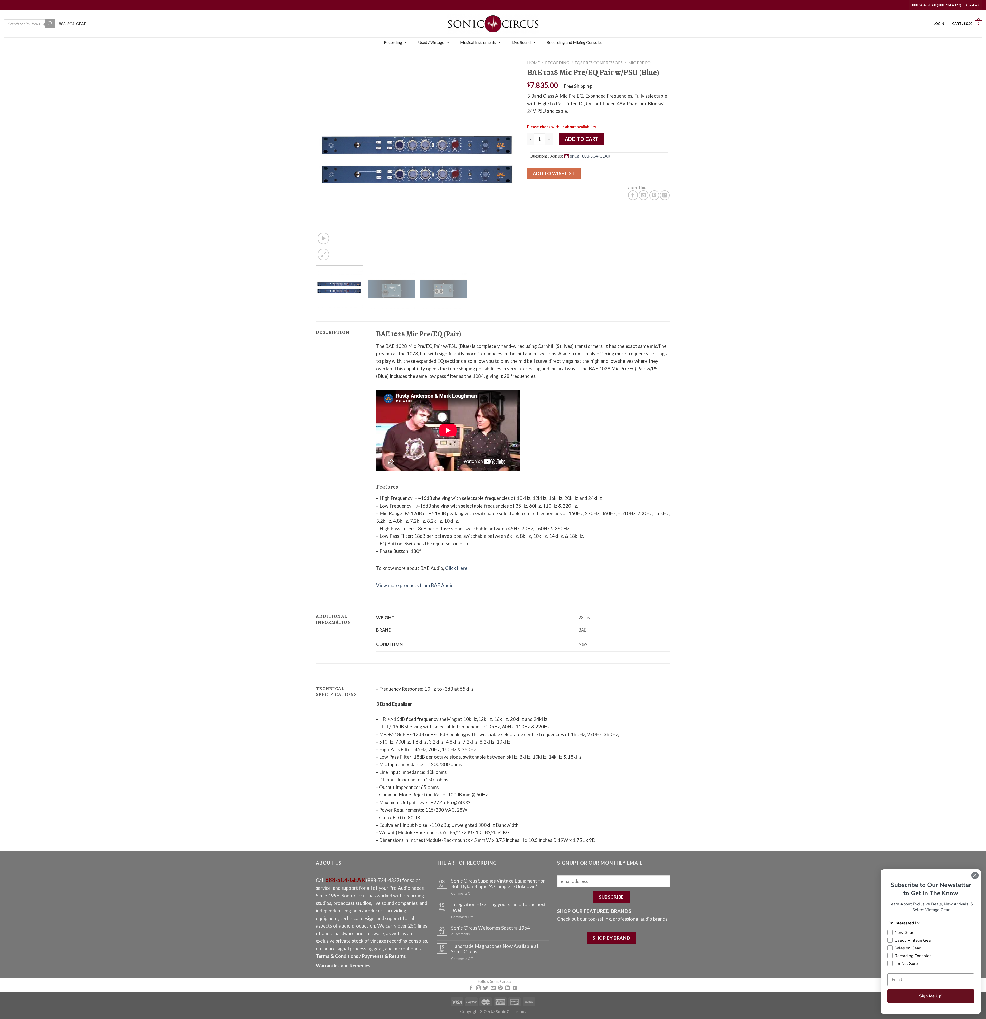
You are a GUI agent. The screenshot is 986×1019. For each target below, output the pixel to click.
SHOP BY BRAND (611, 938)
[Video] (323, 238)
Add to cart (582, 139)
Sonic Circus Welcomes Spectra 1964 (490, 928)
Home (533, 62)
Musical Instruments (478, 42)
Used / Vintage (431, 42)
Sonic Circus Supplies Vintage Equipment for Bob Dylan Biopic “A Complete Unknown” (498, 883)
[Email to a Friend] (643, 195)
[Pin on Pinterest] (654, 195)
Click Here (456, 568)
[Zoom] (323, 254)
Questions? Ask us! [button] (546, 155)
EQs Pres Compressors (599, 62)
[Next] (508, 159)
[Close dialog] (975, 875)
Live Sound (521, 42)
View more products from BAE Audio (415, 585)
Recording (393, 42)
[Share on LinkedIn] (665, 195)
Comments (460, 934)
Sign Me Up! (930, 996)
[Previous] (326, 159)
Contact (973, 5)
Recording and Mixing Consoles (574, 42)
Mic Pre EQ (639, 62)
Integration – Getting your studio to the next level (498, 907)
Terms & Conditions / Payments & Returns (361, 956)
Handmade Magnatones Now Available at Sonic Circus (495, 949)
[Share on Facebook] (633, 195)
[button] (406, 42)
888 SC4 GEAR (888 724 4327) (936, 5)
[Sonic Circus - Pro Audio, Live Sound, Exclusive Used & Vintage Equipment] (493, 24)
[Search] (50, 23)
